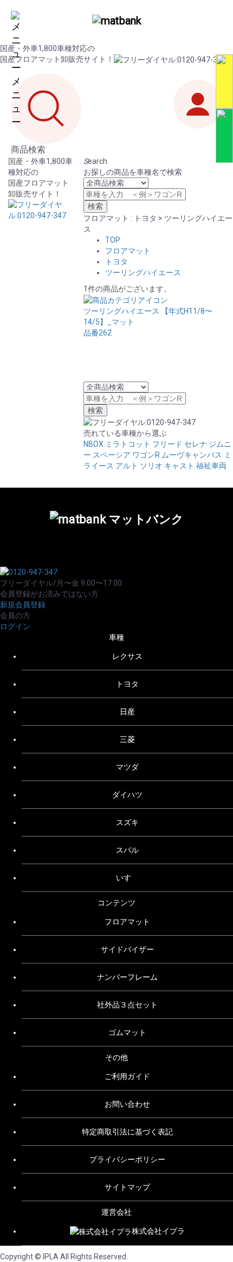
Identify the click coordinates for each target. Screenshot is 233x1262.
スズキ (127, 822)
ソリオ (151, 465)
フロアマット (128, 250)
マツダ (127, 767)
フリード (167, 444)
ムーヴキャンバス (191, 455)
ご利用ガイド (127, 1076)
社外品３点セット (127, 1004)
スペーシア (112, 455)
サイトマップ (127, 1187)
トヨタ (116, 261)
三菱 (127, 739)
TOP (112, 240)
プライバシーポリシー (127, 1159)
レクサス (127, 656)
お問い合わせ (127, 1104)
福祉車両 (211, 465)
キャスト (179, 465)
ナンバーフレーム (127, 977)
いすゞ (127, 877)
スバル (127, 850)
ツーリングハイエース (143, 272)
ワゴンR (146, 455)
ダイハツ (127, 794)
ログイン (15, 626)
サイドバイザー (127, 949)
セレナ (195, 444)
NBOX (93, 444)
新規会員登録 (23, 604)
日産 (127, 711)
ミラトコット (128, 444)
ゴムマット (127, 1032)
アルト (126, 465)
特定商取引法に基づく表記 (127, 1131)
